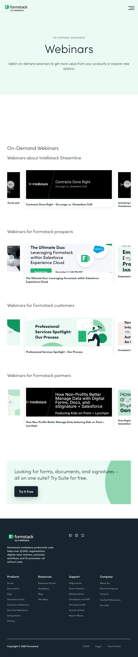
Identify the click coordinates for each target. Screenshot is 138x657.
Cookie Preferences (110, 599)
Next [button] (127, 184)
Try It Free (26, 491)
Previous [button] (11, 185)
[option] (69, 188)
